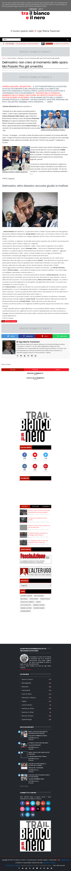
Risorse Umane (11, 58)
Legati (38, 602)
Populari (35, 506)
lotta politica (26, 605)
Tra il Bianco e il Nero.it (13, 865)
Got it (41, 9)
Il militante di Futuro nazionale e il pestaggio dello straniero (38, 534)
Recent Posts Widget (24, 786)
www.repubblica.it (25, 106)
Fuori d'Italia (45, 599)
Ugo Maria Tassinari (49, 863)
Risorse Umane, (28, 70)
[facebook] (19, 868)
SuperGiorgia (25, 611)
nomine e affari (26, 608)
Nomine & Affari (38, 605)
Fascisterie (34, 599)
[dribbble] (40, 868)
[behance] (48, 868)
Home (4, 58)
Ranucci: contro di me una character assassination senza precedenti (39, 511)
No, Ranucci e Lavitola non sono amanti (58, 44)
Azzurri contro (26, 596)
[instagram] (29, 868)
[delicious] (51, 868)
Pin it (47, 336)
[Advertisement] (35, 628)
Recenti (25, 506)
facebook (35, 369)
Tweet (12, 336)
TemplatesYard (64, 860)
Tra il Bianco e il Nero (19, 860)
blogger (12, 369)
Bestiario (24, 599)
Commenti (46, 506)
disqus (58, 369)
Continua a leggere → (26, 669)
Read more (36, 738)
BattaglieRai (41, 43)
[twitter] (22, 868)
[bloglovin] (37, 868)
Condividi (29, 336)
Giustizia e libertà (27, 602)
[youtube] (26, 868)
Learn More (33, 9)
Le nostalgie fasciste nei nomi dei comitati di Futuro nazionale (38, 541)
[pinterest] (33, 868)
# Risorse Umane (11, 321)
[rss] (44, 868)
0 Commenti (30, 739)
